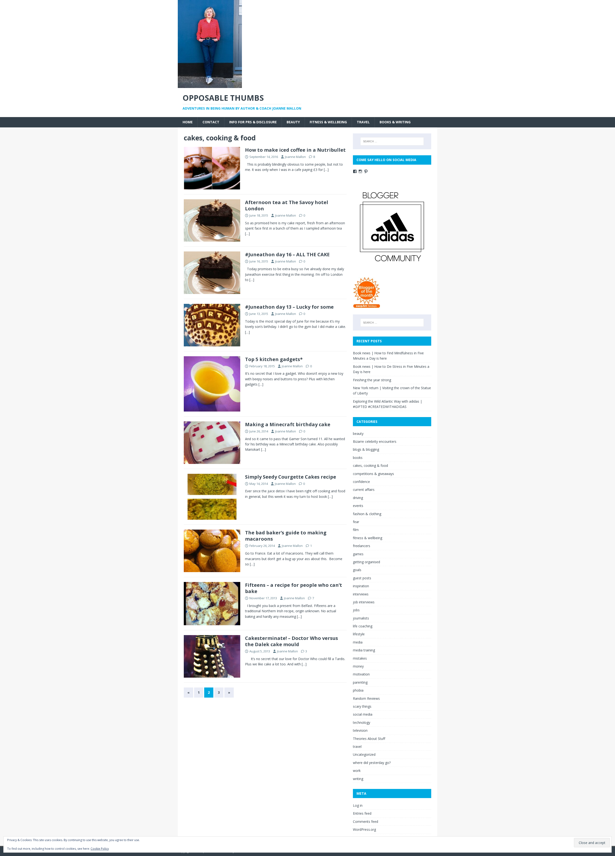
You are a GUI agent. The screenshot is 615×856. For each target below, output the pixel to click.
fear (356, 521)
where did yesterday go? (372, 762)
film (356, 529)
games (358, 554)
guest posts (362, 578)
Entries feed (362, 813)
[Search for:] (392, 141)
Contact (211, 122)
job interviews (364, 602)
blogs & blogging (366, 449)
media (358, 642)
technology (361, 722)
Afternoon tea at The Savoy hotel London (286, 205)
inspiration (361, 586)
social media (362, 714)
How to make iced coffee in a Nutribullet (295, 150)
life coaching (362, 626)
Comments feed (365, 821)
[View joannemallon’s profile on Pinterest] (366, 171)
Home (188, 122)
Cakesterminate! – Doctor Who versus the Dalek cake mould (291, 641)
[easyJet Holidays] (367, 305)
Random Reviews (366, 698)
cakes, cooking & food (370, 465)
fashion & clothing (367, 514)
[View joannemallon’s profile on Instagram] (360, 171)
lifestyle (359, 634)
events (358, 505)
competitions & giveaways (373, 473)
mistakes (360, 658)
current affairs (364, 489)
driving (358, 497)
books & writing (395, 122)
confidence (361, 481)
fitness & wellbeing (328, 122)
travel (363, 122)
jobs (356, 610)
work (357, 770)
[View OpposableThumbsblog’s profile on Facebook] (355, 171)
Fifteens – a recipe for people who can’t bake (293, 588)
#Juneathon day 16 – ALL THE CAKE (287, 254)
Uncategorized (364, 754)
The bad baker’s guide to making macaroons (285, 535)
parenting (360, 682)
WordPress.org (364, 829)
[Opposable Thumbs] (210, 85)
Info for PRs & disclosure (253, 122)
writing (358, 778)
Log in (358, 805)
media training (364, 650)
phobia (358, 690)
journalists (361, 618)
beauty (293, 122)
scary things (362, 706)
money (358, 666)
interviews (361, 594)
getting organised (366, 562)
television (360, 730)
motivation (361, 674)
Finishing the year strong (372, 380)
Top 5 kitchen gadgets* (274, 359)
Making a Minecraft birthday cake (287, 424)
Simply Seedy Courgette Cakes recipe (290, 477)
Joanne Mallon (295, 157)
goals (357, 570)
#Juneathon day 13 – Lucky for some (289, 307)
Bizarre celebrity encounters (374, 441)
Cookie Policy (100, 849)
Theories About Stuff (369, 738)
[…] (326, 169)
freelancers (361, 546)
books (358, 457)
